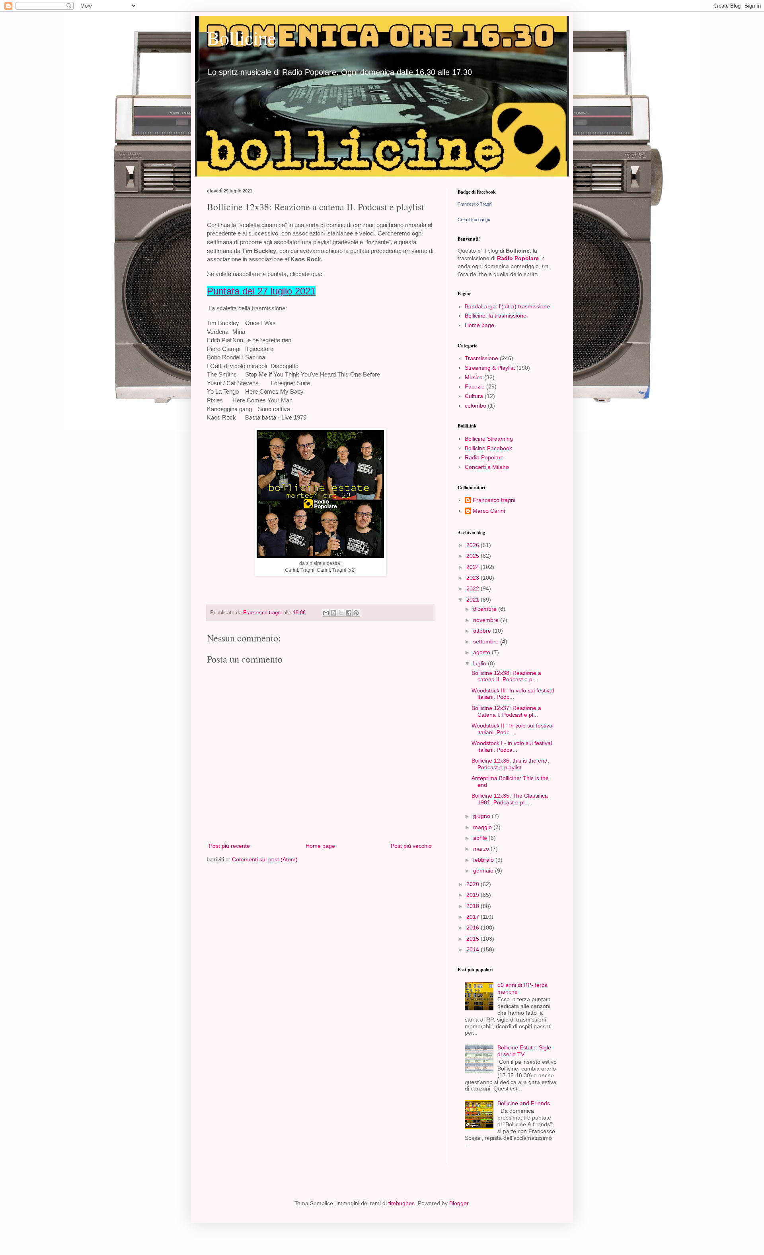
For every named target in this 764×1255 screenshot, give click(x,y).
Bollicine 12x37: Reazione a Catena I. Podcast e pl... (506, 711)
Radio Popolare (518, 258)
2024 (473, 567)
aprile (481, 838)
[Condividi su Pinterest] (356, 613)
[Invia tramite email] (326, 613)
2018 (473, 906)
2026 (473, 545)
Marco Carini (489, 511)
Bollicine (241, 37)
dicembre (485, 609)
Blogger (458, 1203)
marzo (482, 848)
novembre (486, 620)
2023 (473, 578)
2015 (473, 938)
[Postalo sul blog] (333, 613)
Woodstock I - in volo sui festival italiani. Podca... (512, 746)
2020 (473, 884)
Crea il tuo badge (474, 219)
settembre (486, 641)
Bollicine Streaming (489, 438)
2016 (473, 927)
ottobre (483, 631)
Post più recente (229, 846)
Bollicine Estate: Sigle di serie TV (524, 1050)
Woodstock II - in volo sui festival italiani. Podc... (513, 728)
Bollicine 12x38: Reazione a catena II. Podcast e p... (506, 676)
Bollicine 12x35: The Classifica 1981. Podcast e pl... (510, 799)
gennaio (484, 870)
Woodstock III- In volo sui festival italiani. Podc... (513, 693)
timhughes (401, 1203)
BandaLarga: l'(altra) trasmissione (507, 306)
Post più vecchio (411, 846)
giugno (482, 816)
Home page (320, 846)
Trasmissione (481, 358)
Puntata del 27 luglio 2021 (261, 291)
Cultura (474, 396)
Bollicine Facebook (488, 448)
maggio (483, 827)
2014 (473, 949)
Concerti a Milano (487, 467)
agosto (482, 652)
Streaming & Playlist (490, 368)
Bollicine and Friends (523, 1103)
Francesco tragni (494, 500)
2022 (473, 588)
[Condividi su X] (341, 613)
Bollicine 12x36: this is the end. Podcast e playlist (510, 764)
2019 (473, 895)
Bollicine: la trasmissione (495, 315)
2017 (473, 917)
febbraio (484, 860)
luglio (480, 663)
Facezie (475, 386)
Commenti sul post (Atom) (265, 859)
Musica (474, 377)
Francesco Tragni (475, 204)
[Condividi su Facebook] (349, 613)
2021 (473, 599)
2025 (473, 556)
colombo (475, 405)
